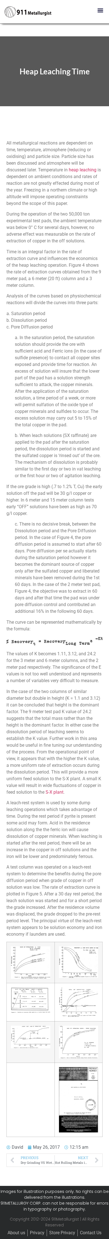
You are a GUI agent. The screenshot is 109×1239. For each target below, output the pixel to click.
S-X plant (54, 792)
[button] (100, 10)
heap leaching (82, 169)
